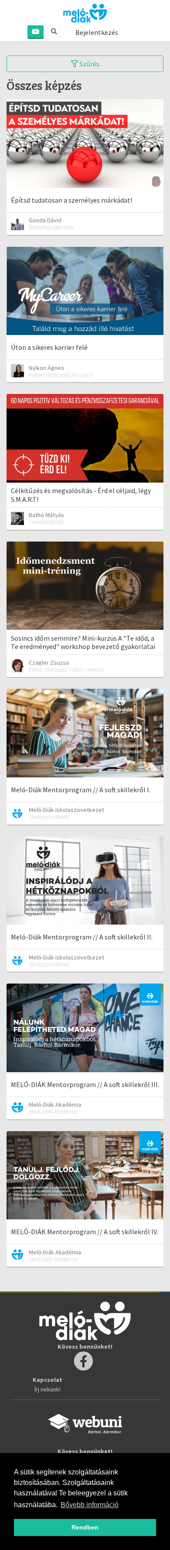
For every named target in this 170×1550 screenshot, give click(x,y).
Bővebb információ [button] (90, 1505)
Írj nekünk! (47, 1389)
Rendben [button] (85, 1527)
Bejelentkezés (96, 32)
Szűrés (88, 63)
